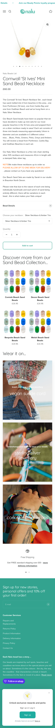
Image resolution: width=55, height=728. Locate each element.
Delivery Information (12, 638)
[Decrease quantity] (6, 234)
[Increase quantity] (16, 234)
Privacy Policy (9, 643)
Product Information (11, 633)
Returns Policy (9, 628)
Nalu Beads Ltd (9, 73)
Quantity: (7, 229)
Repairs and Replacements (9, 622)
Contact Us (8, 648)
